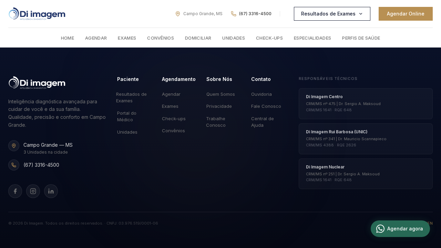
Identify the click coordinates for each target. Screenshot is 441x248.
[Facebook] (15, 191)
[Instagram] (33, 191)
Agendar (96, 38)
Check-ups (269, 38)
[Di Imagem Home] (37, 83)
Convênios (160, 38)
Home (67, 38)
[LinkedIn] (51, 191)
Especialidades (312, 38)
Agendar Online (405, 14)
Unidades (233, 38)
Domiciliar (198, 38)
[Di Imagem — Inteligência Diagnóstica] (37, 14)
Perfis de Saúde (361, 38)
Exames (127, 38)
